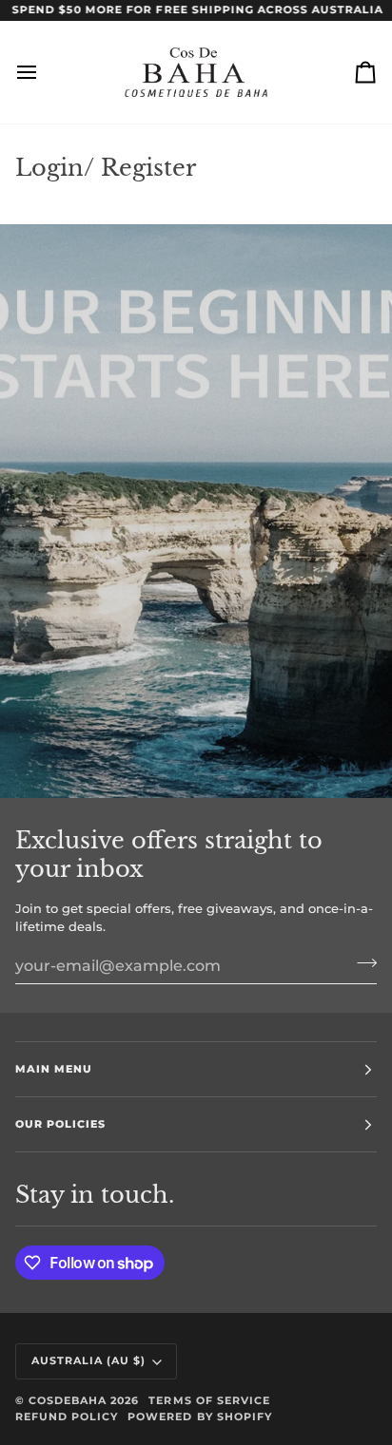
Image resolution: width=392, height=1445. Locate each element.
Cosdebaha (68, 1400)
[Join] (361, 963)
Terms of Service (208, 1400)
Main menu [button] (53, 1068)
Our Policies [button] (60, 1124)
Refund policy (66, 1416)
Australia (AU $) (88, 1360)
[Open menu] (43, 72)
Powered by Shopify (199, 1416)
